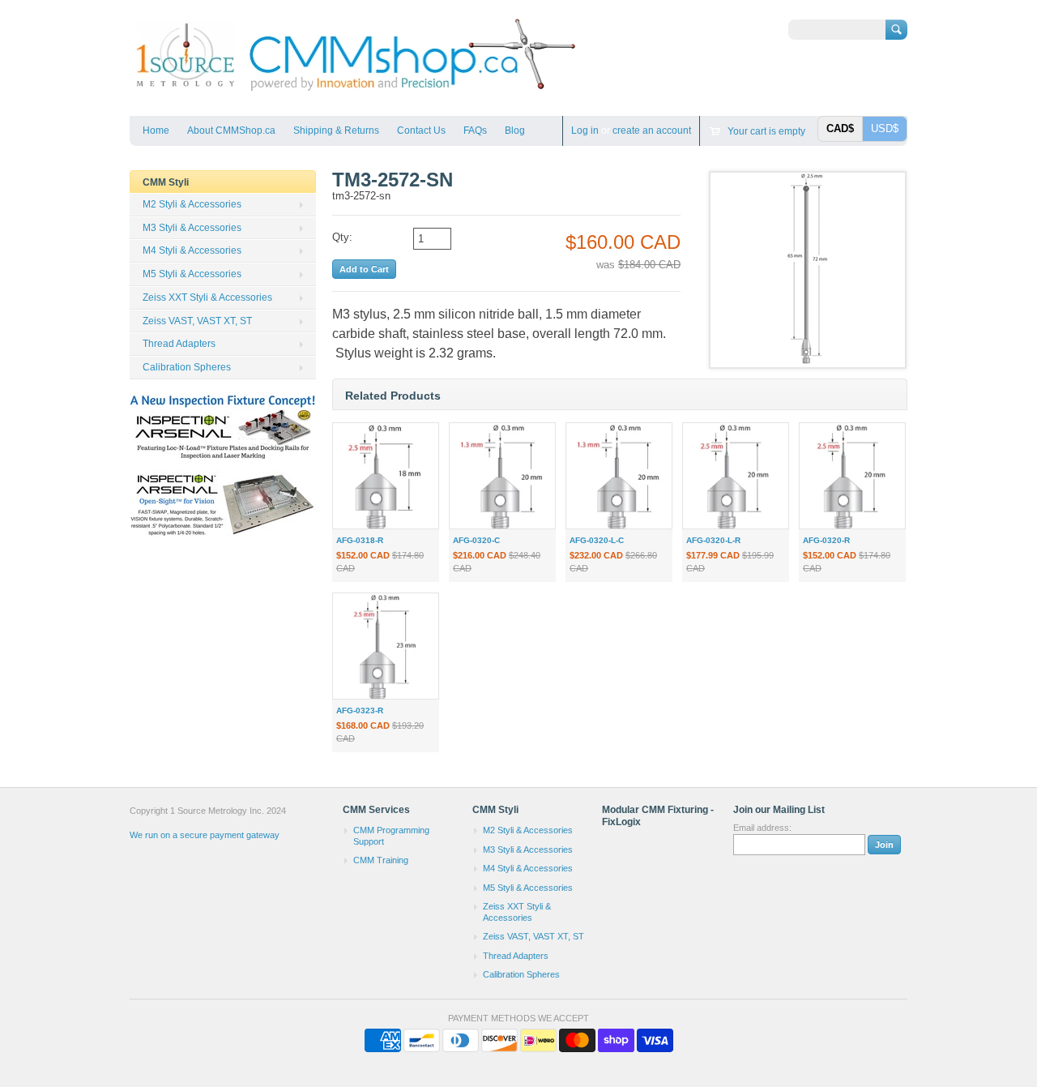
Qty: (342, 237)
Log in (585, 130)
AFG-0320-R (826, 540)
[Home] (354, 92)
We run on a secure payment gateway (205, 835)
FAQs (475, 130)
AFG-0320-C (476, 540)
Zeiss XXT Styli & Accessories (207, 297)
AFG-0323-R (359, 710)
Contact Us (421, 130)
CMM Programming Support (391, 835)
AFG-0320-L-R (713, 540)
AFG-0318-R (359, 540)
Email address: (762, 827)
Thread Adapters (179, 343)
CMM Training (380, 860)
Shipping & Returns (336, 130)
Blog (515, 130)
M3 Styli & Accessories (192, 227)
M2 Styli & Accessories (192, 204)
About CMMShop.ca (231, 130)
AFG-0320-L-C (597, 540)
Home (156, 130)
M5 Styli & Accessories (192, 274)
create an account (651, 130)
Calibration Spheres (187, 367)
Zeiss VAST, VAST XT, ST (197, 321)
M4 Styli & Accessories (192, 250)
